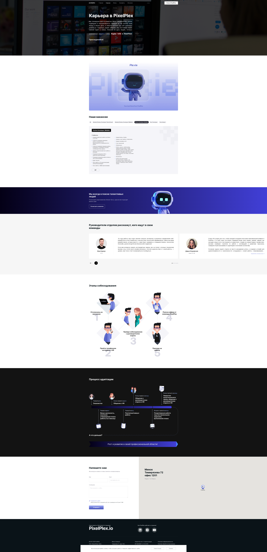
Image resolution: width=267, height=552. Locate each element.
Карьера (108, 3)
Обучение (130, 3)
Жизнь (115, 3)
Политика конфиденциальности (165, 541)
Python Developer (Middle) (141, 122)
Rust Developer (153, 122)
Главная (101, 3)
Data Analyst (163, 122)
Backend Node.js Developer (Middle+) (124, 122)
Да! (95, 169)
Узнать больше (157, 548)
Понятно (171, 548)
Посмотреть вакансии (97, 206)
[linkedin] (140, 530)
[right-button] (96, 263)
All (90, 122)
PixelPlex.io (101, 528)
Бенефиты (122, 3)
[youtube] (154, 530)
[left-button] (90, 263)
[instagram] (147, 530)
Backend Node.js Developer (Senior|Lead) (103, 122)
